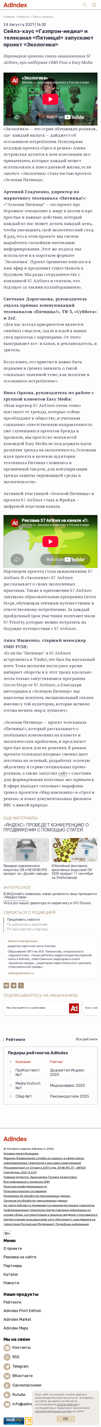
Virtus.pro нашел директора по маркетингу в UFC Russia (47, 903)
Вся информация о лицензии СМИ (27, 1181)
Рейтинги (12, 1302)
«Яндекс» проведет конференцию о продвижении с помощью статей (46, 828)
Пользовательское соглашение (25, 1191)
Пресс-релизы (43, 16)
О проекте (13, 1248)
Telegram (20, 1366)
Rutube (18, 1394)
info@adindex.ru (27, 1404)
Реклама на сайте (20, 1257)
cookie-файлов (67, 1404)
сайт (62, 773)
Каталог (11, 1274)
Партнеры (13, 1265)
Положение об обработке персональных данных (37, 1196)
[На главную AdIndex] (50, 1139)
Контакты (21, 1347)
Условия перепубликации (21, 1153)
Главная (9, 16)
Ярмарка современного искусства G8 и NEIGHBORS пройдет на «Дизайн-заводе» (26, 870)
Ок (65, 1419)
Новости (24, 16)
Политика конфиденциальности (25, 1186)
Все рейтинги (86, 1039)
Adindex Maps (16, 1328)
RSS (15, 1357)
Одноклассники (26, 1385)
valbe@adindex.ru (21, 973)
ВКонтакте (22, 1376)
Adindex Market (17, 1319)
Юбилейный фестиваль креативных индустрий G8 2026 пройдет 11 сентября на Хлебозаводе (72, 872)
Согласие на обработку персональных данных (35, 1200)
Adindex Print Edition (22, 1310)
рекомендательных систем (53, 1411)
